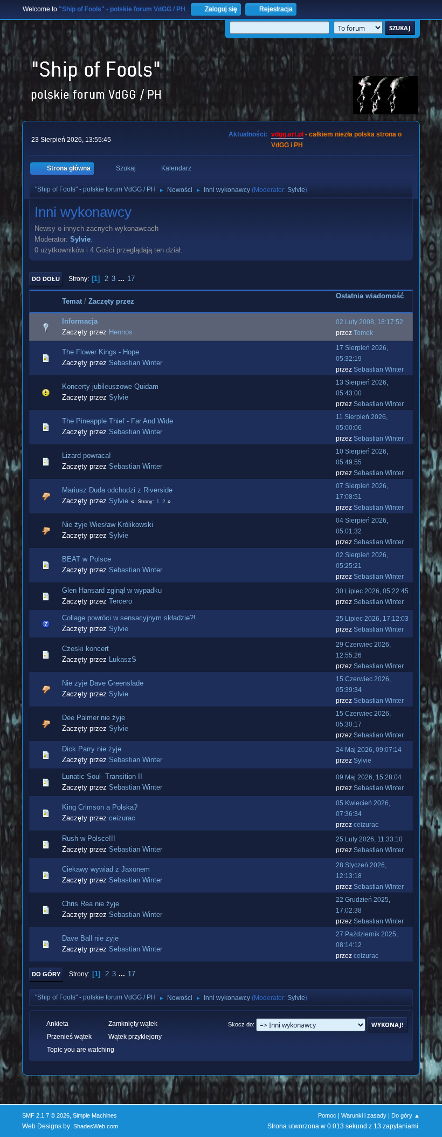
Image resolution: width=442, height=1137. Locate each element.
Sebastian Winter (135, 363)
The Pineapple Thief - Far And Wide (117, 421)
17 (131, 279)
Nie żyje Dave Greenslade (102, 683)
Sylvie (296, 190)
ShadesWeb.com (95, 1126)
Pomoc (327, 1115)
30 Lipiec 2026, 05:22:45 (372, 591)
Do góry (46, 974)
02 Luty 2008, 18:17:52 (369, 322)
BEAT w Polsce (86, 559)
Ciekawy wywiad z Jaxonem (106, 869)
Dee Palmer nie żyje (93, 718)
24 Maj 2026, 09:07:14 (369, 750)
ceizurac (122, 818)
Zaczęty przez (111, 301)
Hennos (121, 332)
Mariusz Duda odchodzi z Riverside (117, 490)
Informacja (80, 321)
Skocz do (240, 1024)
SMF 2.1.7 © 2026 (46, 1115)
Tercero (120, 601)
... (122, 279)
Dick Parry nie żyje (91, 749)
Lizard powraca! (86, 455)
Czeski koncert (85, 649)
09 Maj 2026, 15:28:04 (369, 777)
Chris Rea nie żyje (90, 904)
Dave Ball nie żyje (90, 938)
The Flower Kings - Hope (100, 352)
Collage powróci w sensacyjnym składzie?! (129, 618)
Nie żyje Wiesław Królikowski (107, 524)
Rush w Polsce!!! (88, 838)
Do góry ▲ (405, 1115)
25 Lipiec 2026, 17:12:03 (372, 618)
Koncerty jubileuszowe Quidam (110, 386)
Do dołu (46, 279)
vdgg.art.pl (287, 134)
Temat (72, 301)
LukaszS (122, 659)
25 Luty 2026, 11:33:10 (369, 839)
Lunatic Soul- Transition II (102, 776)
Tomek (363, 333)
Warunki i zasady (363, 1115)
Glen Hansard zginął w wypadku (112, 590)
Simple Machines (95, 1115)
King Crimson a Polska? (99, 807)
